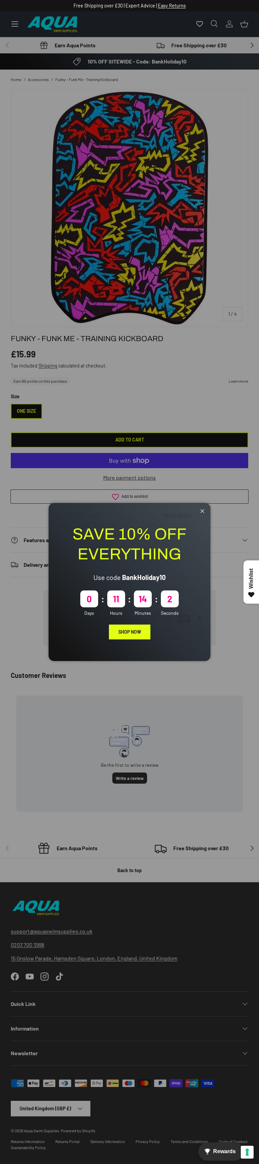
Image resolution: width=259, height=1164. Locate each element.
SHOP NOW (129, 632)
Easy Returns (172, 5)
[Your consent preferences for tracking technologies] (247, 1152)
